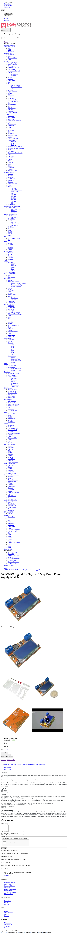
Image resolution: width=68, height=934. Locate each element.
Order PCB (11, 554)
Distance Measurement (14, 120)
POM (12, 348)
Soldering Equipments (14, 542)
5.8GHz (13, 198)
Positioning (11, 151)
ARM (6, 261)
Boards (10, 262)
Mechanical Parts (16, 360)
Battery (10, 280)
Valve (9, 547)
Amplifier (10, 322)
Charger (10, 288)
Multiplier (10, 79)
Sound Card (11, 336)
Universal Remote (16, 209)
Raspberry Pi (8, 53)
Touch (9, 154)
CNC (6, 364)
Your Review (4, 831)
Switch (10, 93)
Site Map (6, 904)
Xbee (12, 193)
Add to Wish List (5, 755)
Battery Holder (12, 481)
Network (10, 182)
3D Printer (11, 339)
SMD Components (10, 463)
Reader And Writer (16, 87)
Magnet (10, 538)
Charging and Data (13, 428)
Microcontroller (12, 473)
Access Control (15, 85)
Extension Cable (12, 438)
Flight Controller (12, 393)
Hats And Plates (12, 58)
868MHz (13, 199)
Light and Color (12, 135)
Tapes (9, 544)
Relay (9, 82)
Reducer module (8, 764)
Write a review (11, 760)
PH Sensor (11, 167)
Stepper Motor (15, 385)
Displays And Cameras (11, 214)
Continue (3, 848)
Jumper (10, 446)
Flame (9, 127)
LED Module (11, 307)
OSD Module (11, 396)
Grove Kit (10, 415)
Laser (10, 72)
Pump (9, 528)
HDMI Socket (12, 496)
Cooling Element (12, 531)
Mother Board (12, 505)
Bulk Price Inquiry (13, 552)
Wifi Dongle (14, 191)
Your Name (4, 823)
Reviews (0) (7, 769)
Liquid (10, 137)
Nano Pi (10, 254)
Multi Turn (11, 447)
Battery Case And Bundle (18, 283)
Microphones (11, 335)
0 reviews (3, 760)
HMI (9, 228)
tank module (17, 764)
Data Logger (11, 66)
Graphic (13, 222)
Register (6, 20)
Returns (6, 902)
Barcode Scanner (12, 64)
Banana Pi (11, 253)
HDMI (10, 443)
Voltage (13, 145)
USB (9, 436)
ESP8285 (10, 248)
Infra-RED (11, 180)
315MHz (13, 195)
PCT (9, 497)
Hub (9, 103)
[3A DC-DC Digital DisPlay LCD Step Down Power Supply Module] (23, 672)
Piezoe (10, 149)
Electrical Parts (15, 359)
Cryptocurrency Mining (11, 500)
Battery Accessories (14, 281)
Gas (9, 129)
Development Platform (14, 238)
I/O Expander (11, 69)
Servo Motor (14, 383)
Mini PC (10, 513)
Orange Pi (10, 259)
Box (9, 520)
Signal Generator (12, 91)
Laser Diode (11, 459)
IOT (5, 236)
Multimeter (11, 525)
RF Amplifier (11, 204)
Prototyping (8, 399)
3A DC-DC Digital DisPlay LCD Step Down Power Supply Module (23, 570)
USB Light (11, 310)
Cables (6, 423)
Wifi (9, 240)
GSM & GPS (11, 178)
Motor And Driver (16, 370)
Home (6, 42)
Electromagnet (12, 124)
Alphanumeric (15, 224)
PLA (12, 351)
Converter (10, 177)
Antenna (10, 174)
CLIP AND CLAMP (14, 404)
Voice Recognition (13, 331)
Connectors (11, 472)
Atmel (13, 270)
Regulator (11, 296)
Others (10, 166)
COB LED (11, 306)
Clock (9, 96)
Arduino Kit (11, 414)
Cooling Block (12, 100)
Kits (5, 412)
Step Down (14, 298)
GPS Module (11, 394)
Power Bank (11, 517)
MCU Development (10, 273)
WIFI (9, 185)
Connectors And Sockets (11, 475)
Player (9, 327)
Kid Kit (10, 417)
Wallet (9, 509)
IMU (9, 161)
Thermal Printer (12, 112)
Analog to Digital (13, 63)
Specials (6, 916)
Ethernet (10, 439)
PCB (9, 319)
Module (13, 75)
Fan (9, 533)
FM (12, 203)
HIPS (12, 352)
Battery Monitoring (16, 285)
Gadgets (7, 515)
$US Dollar (7, 15)
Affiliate (6, 914)
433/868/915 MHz (16, 190)
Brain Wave (11, 119)
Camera (10, 215)
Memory (10, 77)
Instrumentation (12, 104)
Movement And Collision (15, 146)
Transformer (11, 302)
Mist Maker (11, 106)
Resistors (10, 460)
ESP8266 (11, 244)
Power (13, 143)
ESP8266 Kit (11, 422)
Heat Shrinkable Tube (14, 433)
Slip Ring (10, 434)
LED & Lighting (9, 304)
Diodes (10, 455)
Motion (10, 164)
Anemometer (11, 117)
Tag (12, 88)
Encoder (10, 159)
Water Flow (11, 156)
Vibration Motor (15, 386)
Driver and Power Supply (15, 314)
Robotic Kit (11, 420)
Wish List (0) (8, 5)
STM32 (13, 265)
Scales (9, 541)
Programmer (11, 277)
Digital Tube (11, 219)
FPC (9, 494)
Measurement (12, 140)
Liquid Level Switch (13, 138)
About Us (10, 557)
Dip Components (9, 444)
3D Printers (7, 338)
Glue (9, 521)
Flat (9, 441)
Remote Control (12, 183)
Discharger (11, 290)
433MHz (13, 196)
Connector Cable (12, 430)
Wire (9, 407)
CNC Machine (12, 365)
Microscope (11, 523)
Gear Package (12, 375)
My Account (7, 923)
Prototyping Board (13, 405)
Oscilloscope (11, 526)
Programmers (11, 272)
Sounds (6, 320)
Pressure (10, 169)
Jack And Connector (13, 325)
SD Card (10, 109)
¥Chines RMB (8, 13)
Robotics (7, 372)
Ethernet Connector (13, 492)
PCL (12, 349)
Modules (7, 61)
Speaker (10, 330)
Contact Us (7, 4)
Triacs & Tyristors (13, 462)
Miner (9, 502)
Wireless (10, 186)
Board (9, 48)
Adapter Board (12, 401)
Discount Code (12, 563)
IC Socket (10, 457)
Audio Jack (11, 478)
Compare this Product (7, 756)
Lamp (9, 315)
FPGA (13, 264)
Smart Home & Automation (12, 206)
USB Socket (11, 486)
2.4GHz (13, 188)
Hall (9, 132)
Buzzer (10, 323)
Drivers (13, 357)
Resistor (10, 467)
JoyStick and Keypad (14, 71)
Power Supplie (12, 507)
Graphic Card (11, 504)
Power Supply (8, 278)
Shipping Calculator (13, 555)
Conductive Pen (12, 410)
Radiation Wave (12, 170)
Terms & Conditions (13, 562)
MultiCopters (8, 388)
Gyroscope (11, 130)
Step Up (13, 299)
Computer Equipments (14, 529)
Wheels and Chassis (13, 373)
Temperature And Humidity (15, 153)
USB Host (11, 95)
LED (9, 317)
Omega (10, 256)
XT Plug (10, 488)
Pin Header (11, 449)
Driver (9, 235)
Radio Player (11, 80)
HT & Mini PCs (9, 512)
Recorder (10, 328)
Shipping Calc (8, 549)
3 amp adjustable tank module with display (33, 764)
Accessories (11, 51)
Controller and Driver (14, 312)
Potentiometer (11, 108)
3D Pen (10, 341)
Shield (9, 50)
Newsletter (7, 928)
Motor (13, 362)
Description (7, 767)
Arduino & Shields (10, 46)
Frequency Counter (13, 67)
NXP (12, 269)
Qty (2, 749)
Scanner (10, 233)
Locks (9, 536)
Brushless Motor (12, 389)
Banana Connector (13, 480)
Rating (2, 835)
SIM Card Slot (12, 499)
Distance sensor (12, 391)
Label (9, 534)
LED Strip (11, 309)
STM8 (13, 267)
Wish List (7, 926)
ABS (12, 344)
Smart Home (12, 207)
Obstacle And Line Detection (16, 148)
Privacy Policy (12, 560)
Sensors (6, 114)
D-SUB (10, 491)
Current (13, 141)
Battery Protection (16, 286)
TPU (12, 354)
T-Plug (10, 483)
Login (6, 18)
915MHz (13, 201)
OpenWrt (10, 257)
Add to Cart (4, 753)
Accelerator (11, 116)
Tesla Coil (10, 111)
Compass (10, 158)
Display (10, 220)
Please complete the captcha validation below (14, 838)
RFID (10, 83)
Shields (10, 249)
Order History (8, 924)
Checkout (7, 7)
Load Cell (10, 162)
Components (12, 356)
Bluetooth (10, 175)
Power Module (12, 397)
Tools (6, 518)
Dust (9, 122)
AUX (9, 426)
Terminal (10, 484)
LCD (9, 230)
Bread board (11, 402)
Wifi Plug (14, 211)
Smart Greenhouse (9, 45)
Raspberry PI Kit (12, 418)
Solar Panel (11, 301)
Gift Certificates (8, 912)
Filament (10, 343)
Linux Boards (8, 251)
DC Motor (14, 380)
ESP (5, 241)
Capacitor (10, 454)
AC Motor (14, 378)
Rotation (10, 90)
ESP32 (10, 243)
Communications (9, 172)
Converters (11, 98)
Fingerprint (11, 125)
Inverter (10, 293)
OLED (10, 232)
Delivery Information (14, 558)
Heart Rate (11, 133)
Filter (9, 291)
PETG (13, 346)
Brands (6, 911)
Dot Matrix (11, 227)
